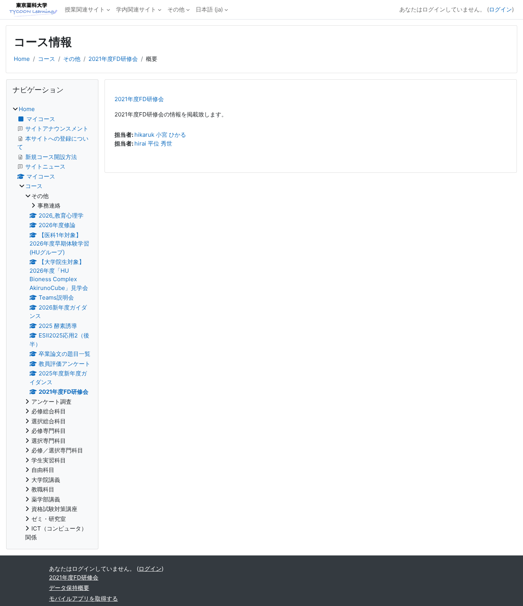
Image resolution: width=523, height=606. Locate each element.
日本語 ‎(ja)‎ (209, 9)
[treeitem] (52, 323)
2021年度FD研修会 (113, 58)
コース (46, 58)
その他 (176, 9)
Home (22, 58)
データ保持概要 (69, 587)
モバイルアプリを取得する (83, 598)
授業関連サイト (85, 9)
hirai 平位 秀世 (153, 143)
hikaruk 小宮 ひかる (160, 134)
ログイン (500, 9)
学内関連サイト (136, 9)
